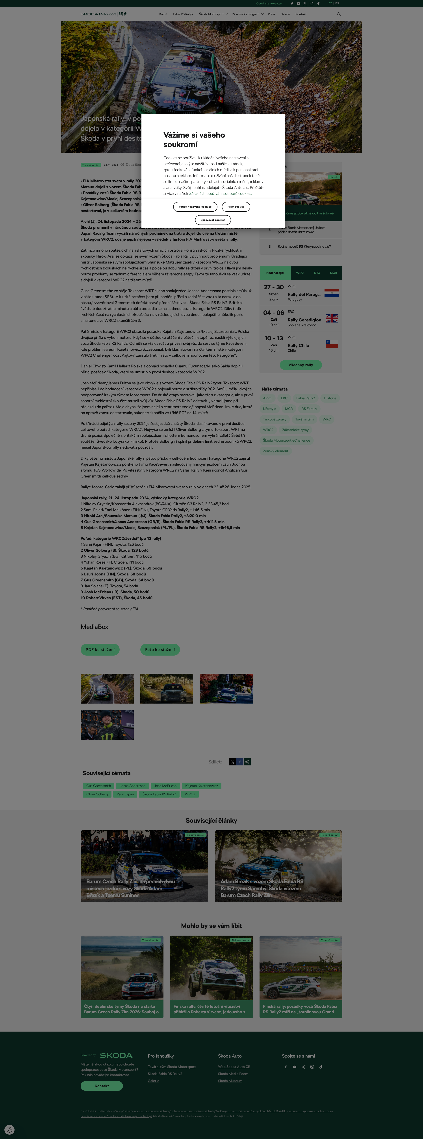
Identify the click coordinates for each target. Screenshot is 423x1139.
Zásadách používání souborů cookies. (220, 193)
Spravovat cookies (213, 219)
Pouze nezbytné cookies (195, 206)
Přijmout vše (236, 206)
